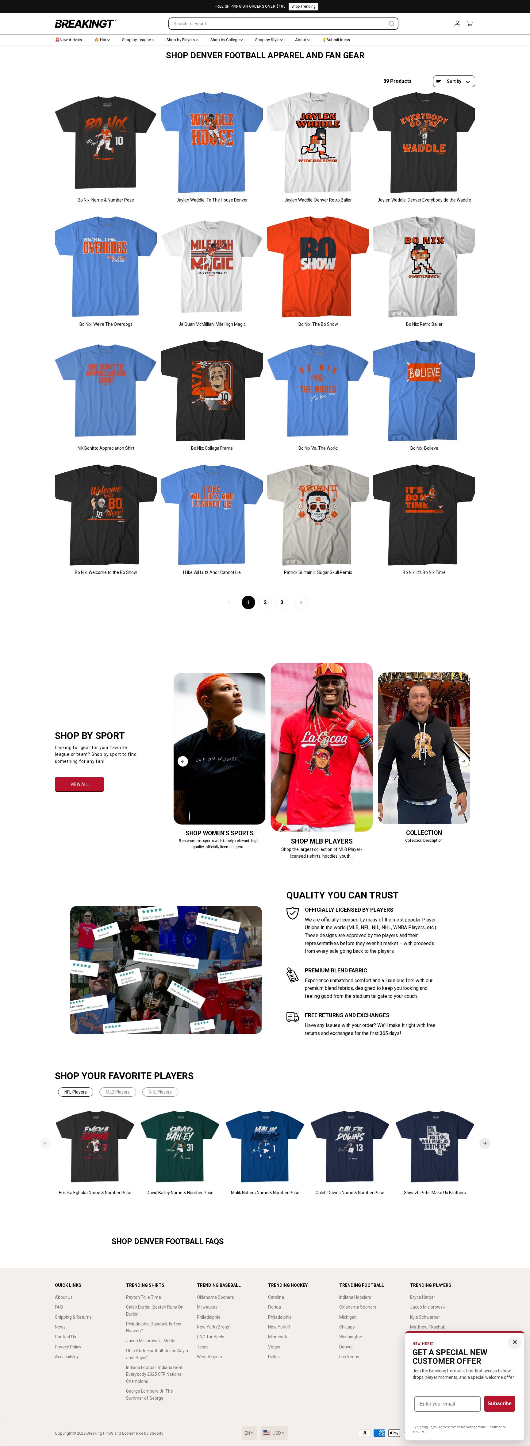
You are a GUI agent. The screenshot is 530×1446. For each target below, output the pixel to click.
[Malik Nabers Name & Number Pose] (265, 1146)
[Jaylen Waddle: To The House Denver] (212, 143)
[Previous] (183, 761)
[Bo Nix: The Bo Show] (318, 267)
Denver (346, 1346)
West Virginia (209, 1356)
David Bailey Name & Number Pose (180, 1192)
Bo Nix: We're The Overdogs (105, 324)
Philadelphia (209, 1317)
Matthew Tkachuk (427, 1327)
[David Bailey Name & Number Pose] (180, 1146)
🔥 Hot (100, 39)
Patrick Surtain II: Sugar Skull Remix (318, 572)
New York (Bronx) (214, 1327)
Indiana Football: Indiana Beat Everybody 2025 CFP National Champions (154, 1374)
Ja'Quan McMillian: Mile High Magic (212, 324)
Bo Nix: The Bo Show (318, 324)
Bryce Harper (422, 1297)
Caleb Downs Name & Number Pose (350, 1192)
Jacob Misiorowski (428, 1307)
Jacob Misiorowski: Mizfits (151, 1340)
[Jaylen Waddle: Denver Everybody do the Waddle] (424, 143)
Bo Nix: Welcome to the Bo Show (106, 572)
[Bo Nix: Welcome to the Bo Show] (106, 515)
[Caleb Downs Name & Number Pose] (350, 1146)
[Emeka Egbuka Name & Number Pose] (95, 1146)
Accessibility (67, 1356)
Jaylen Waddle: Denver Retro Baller (318, 200)
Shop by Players (181, 39)
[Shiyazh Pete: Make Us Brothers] (435, 1146)
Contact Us (65, 1336)
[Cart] (469, 23)
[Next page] (301, 602)
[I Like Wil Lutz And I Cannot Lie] (212, 515)
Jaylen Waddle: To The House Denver (212, 200)
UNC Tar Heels (210, 1336)
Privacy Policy (68, 1346)
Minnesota (278, 1336)
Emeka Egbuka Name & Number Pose (95, 1192)
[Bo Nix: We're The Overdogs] (106, 267)
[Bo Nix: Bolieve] (424, 391)
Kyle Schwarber (425, 1317)
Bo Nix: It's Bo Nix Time (424, 572)
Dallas (274, 1356)
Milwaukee (207, 1307)
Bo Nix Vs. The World (318, 448)
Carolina (276, 1297)
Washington (350, 1336)
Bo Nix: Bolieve (424, 448)
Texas (203, 1346)
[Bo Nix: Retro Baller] (424, 267)
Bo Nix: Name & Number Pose (106, 200)
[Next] (464, 761)
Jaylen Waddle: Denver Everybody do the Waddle (424, 200)
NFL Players (75, 1092)
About (301, 39)
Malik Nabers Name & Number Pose (265, 1192)
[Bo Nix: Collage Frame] (212, 391)
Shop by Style (267, 39)
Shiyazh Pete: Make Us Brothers (435, 1192)
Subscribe (500, 1403)
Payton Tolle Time (143, 1297)
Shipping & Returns (73, 1317)
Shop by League (137, 39)
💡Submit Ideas (336, 39)
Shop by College (225, 39)
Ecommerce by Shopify (142, 1433)
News (60, 1327)
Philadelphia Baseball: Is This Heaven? (153, 1327)
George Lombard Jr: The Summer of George (149, 1394)
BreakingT (95, 1433)
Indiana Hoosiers (355, 1297)
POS (109, 1433)
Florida (274, 1307)
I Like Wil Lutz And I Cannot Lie (212, 572)
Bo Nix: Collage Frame (212, 448)
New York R (279, 1327)
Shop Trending (303, 6)
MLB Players (118, 1092)
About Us (64, 1297)
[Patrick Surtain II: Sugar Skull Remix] (318, 515)
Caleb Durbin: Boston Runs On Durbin (154, 1310)
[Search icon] (391, 23)
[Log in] (457, 23)
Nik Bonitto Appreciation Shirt (106, 448)
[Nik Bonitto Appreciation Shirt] (106, 391)
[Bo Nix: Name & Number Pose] (106, 143)
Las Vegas (349, 1356)
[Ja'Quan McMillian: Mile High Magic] (212, 267)
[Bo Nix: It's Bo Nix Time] (424, 515)
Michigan (348, 1317)
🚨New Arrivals (68, 39)
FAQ (59, 1307)
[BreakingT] (85, 23)
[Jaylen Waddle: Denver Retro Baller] (318, 143)
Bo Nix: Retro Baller (424, 324)
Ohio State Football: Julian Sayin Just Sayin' (157, 1354)
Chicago (347, 1327)
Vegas (274, 1346)
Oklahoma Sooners (215, 1297)
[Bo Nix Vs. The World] (318, 391)
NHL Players (160, 1092)
